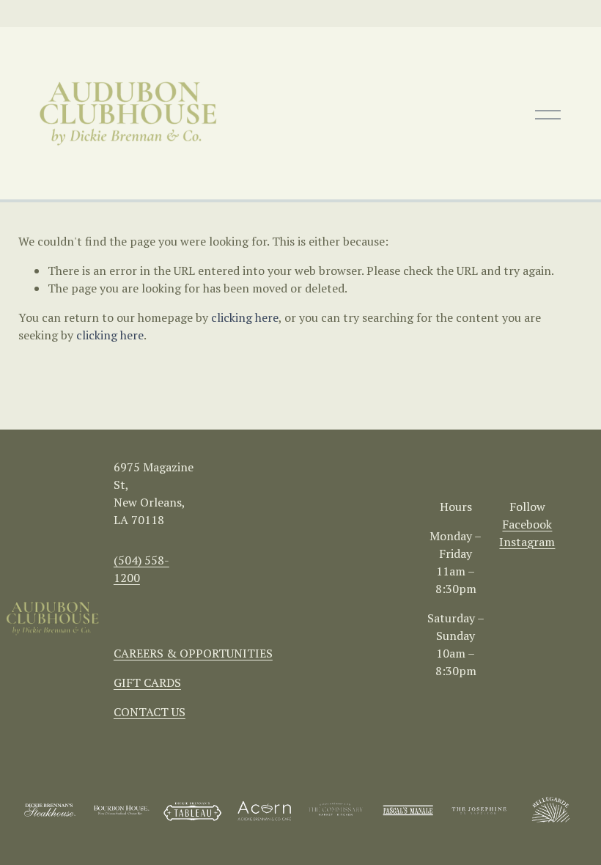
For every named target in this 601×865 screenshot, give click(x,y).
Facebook (527, 524)
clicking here (245, 317)
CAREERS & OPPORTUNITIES (193, 653)
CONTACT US (149, 712)
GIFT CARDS (147, 682)
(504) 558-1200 (141, 569)
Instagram (527, 542)
